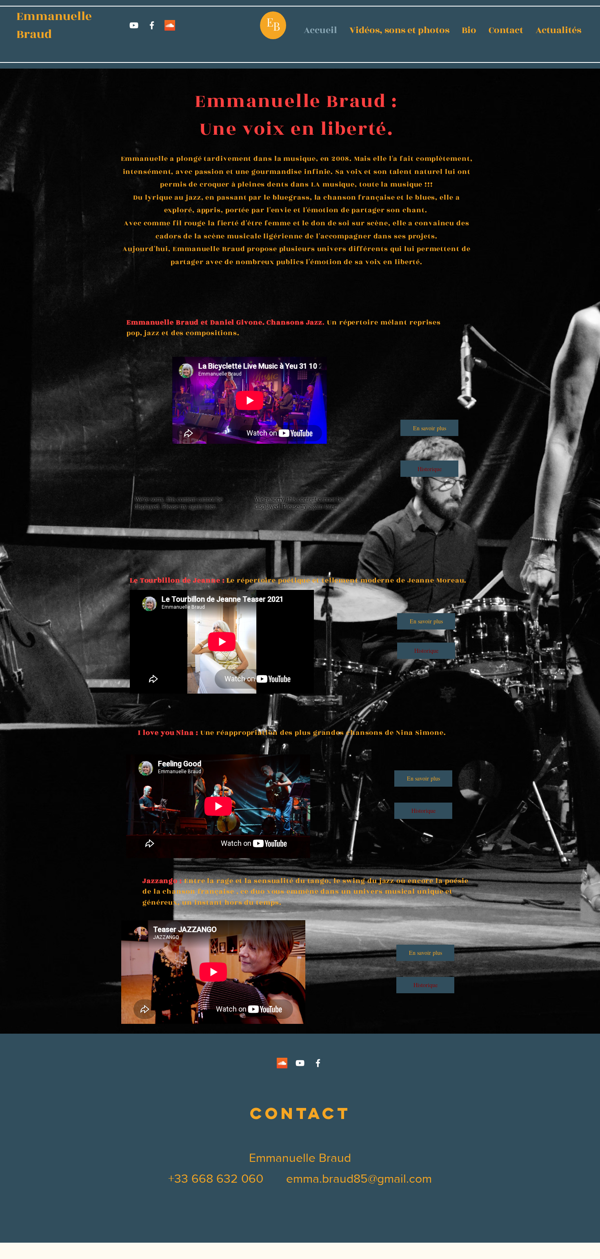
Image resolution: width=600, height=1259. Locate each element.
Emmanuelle (51, 16)
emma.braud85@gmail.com (359, 1178)
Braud (31, 34)
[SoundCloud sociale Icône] (169, 25)
